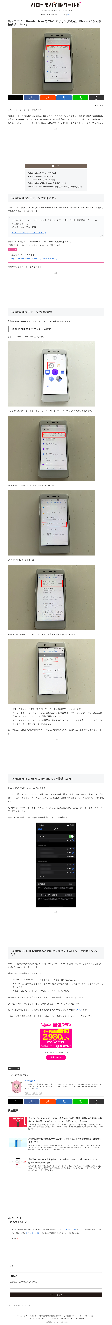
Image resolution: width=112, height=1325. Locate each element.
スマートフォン (14, 1068)
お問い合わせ (79, 1318)
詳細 (68, 14)
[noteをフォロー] (29, 1093)
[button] (96, 97)
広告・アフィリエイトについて (39, 1318)
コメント (14, 1238)
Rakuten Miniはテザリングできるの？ (42, 173)
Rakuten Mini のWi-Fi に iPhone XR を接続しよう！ (47, 183)
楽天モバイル (56, 1057)
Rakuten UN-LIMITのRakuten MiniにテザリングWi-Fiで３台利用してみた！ (56, 187)
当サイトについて (30, 1316)
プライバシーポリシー (33, 1233)
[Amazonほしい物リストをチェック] (33, 1093)
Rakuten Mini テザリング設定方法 (40, 176)
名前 (11, 1266)
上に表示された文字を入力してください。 (24, 1282)
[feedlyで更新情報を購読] (36, 1093)
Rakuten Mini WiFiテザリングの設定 (43, 180)
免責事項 (55, 1318)
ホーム (19, 1316)
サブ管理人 (30, 1081)
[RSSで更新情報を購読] (40, 1093)
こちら (80, 1010)
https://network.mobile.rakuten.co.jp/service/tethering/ (28, 233)
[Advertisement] (56, 145)
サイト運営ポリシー (71, 1316)
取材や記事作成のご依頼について (49, 1316)
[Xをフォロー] (26, 1093)
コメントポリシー (70, 1229)
